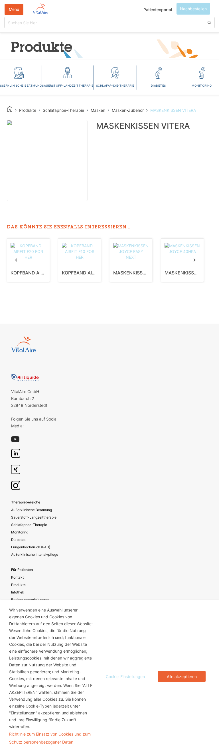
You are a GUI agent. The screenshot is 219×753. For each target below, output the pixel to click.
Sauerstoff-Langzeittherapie (33, 517)
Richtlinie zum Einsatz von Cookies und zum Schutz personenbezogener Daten (50, 738)
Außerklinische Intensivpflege (34, 554)
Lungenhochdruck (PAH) (30, 547)
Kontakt (17, 577)
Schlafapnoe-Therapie (29, 525)
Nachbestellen (193, 8)
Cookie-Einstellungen (125, 676)
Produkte (18, 585)
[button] (16, 260)
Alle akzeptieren (182, 676)
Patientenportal (157, 9)
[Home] (10, 109)
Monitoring (19, 532)
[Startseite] (40, 9)
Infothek (17, 592)
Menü (14, 9)
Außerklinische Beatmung (31, 510)
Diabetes (18, 539)
